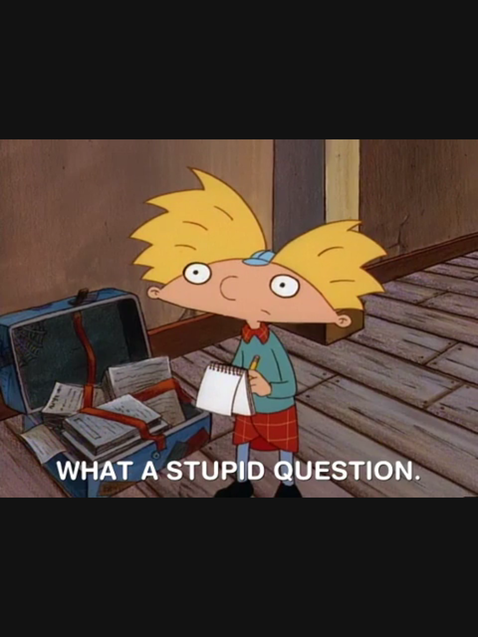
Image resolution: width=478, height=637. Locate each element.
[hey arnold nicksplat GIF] (239, 318)
